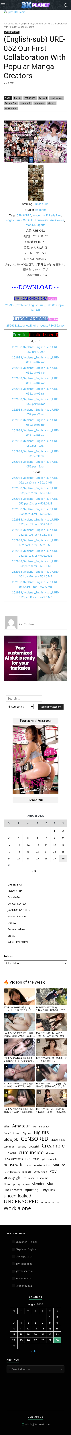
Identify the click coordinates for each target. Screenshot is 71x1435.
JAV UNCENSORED (19, 910)
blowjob (11, 1139)
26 (28, 858)
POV (53, 1171)
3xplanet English (26, 1249)
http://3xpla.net (26, 624)
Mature (51, 103)
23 (63, 851)
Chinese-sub (58, 1139)
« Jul (34, 871)
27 (37, 858)
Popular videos (16, 929)
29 (54, 858)
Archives (8, 956)
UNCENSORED (21, 1201)
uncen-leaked (17, 1196)
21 (46, 851)
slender (38, 1184)
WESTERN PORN (18, 942)
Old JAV (12, 923)
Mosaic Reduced (17, 916)
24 (8, 858)
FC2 (27, 1159)
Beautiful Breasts (12, 1133)
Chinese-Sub (15, 891)
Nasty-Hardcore (12, 1171)
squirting (31, 1190)
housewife (26, 103)
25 (18, 858)
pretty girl (12, 1177)
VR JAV (11, 935)
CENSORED (30, 98)
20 (37, 851)
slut (50, 1184)
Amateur (21, 1126)
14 (46, 844)
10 (8, 844)
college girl (9, 1146)
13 (37, 844)
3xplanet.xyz (24, 1285)
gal (43, 1159)
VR (58, 1202)
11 (18, 844)
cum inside (31, 1152)
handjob (52, 1159)
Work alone (10, 108)
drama (50, 1153)
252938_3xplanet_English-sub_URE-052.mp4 (35, 325)
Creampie (53, 1145)
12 (28, 844)
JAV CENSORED (11, 23)
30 (63, 858)
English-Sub (14, 897)
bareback (44, 1126)
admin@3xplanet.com (37, 1424)
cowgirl (34, 1146)
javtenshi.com (24, 1271)
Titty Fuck (48, 1190)
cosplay (22, 1146)
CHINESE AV (15, 884)
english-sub (56, 98)
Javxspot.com (24, 1256)
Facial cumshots (13, 1159)
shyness (26, 1184)
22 (54, 851)
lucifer (23, 619)
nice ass (26, 1171)
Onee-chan (40, 1171)
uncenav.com (24, 1278)
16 (63, 844)
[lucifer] (11, 622)
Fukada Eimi (11, 103)
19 (28, 851)
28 (46, 858)
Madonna (39, 103)
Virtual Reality (47, 1202)
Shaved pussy (12, 1184)
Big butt (27, 1133)
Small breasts (13, 1190)
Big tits (17, 98)
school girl (42, 1177)
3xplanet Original (26, 1241)
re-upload (29, 1178)
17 (8, 851)
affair (7, 1126)
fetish (36, 1159)
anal (35, 1126)
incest (29, 1165)
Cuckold (43, 98)
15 (54, 844)
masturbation (42, 1165)
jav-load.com (24, 1263)
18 (18, 851)
